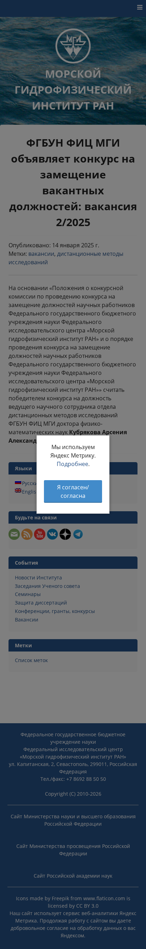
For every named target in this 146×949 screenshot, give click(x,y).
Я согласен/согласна (73, 491)
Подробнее (72, 464)
